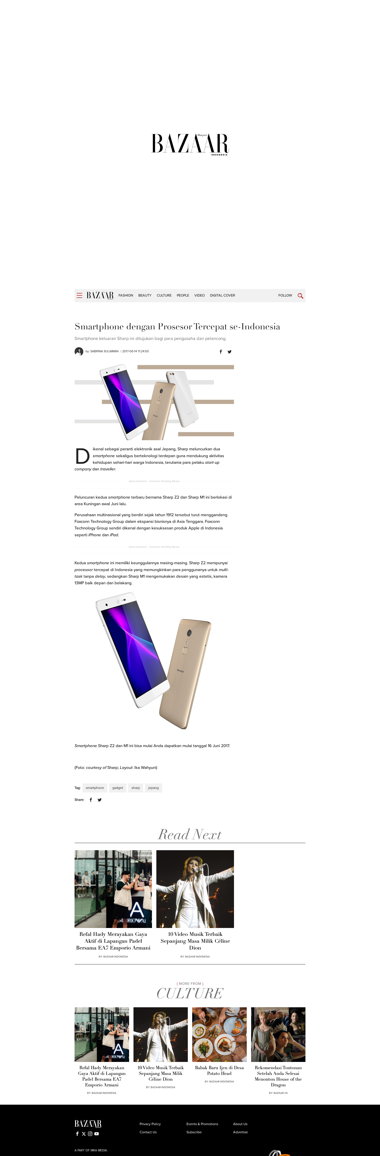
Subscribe (194, 1132)
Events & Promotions (202, 1124)
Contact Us (148, 1132)
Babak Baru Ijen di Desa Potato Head (219, 1071)
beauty (145, 295)
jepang (153, 788)
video (199, 295)
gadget (117, 788)
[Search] (300, 296)
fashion (126, 295)
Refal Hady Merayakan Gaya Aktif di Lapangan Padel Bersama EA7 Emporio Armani (113, 941)
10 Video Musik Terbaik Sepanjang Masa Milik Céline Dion (195, 941)
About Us (240, 1124)
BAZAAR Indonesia (115, 956)
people (183, 295)
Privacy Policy (150, 1124)
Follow (285, 295)
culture (164, 295)
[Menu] (79, 295)
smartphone (95, 788)
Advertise (240, 1132)
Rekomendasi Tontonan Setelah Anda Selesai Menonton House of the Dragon (278, 1076)
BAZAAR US (281, 1093)
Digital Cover (222, 295)
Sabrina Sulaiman (104, 351)
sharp (136, 788)
